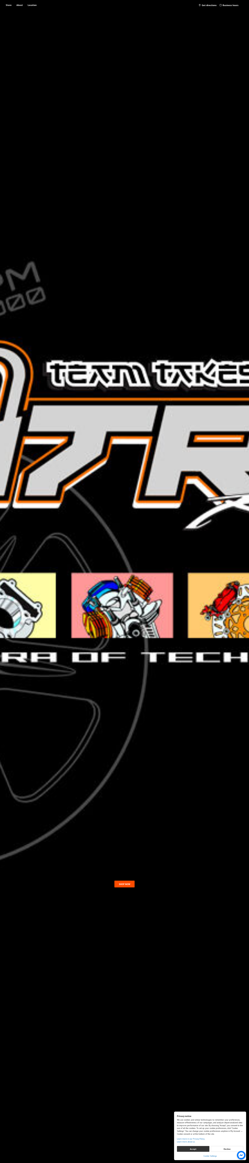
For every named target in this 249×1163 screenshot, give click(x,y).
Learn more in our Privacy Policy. (191, 1139)
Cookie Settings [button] (210, 1156)
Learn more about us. (186, 1141)
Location (32, 5)
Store (9, 5)
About (19, 5)
